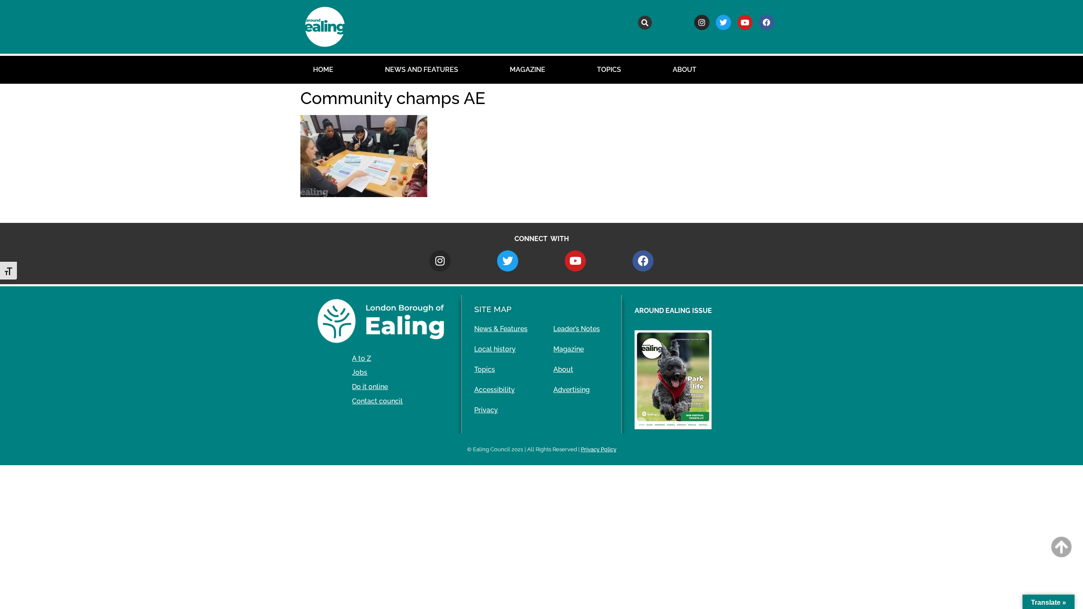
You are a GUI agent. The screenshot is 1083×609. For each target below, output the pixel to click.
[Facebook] (766, 22)
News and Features (421, 70)
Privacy (486, 410)
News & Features (501, 329)
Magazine (527, 70)
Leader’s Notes (576, 329)
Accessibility (494, 390)
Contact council (377, 401)
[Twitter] (723, 22)
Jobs (359, 372)
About (684, 70)
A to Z (361, 358)
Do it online (370, 387)
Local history (495, 349)
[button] (645, 23)
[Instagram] (701, 22)
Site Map (492, 309)
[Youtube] (745, 22)
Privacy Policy (598, 449)
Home (323, 70)
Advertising (571, 390)
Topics (609, 70)
